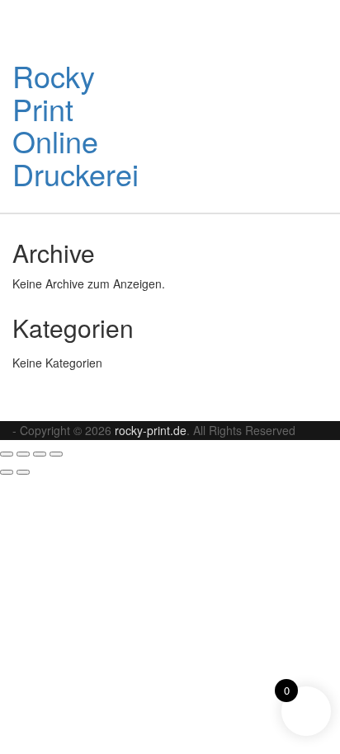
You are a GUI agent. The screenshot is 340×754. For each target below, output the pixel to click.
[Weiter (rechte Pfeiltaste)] (23, 472)
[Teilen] (39, 454)
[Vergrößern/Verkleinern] (6, 454)
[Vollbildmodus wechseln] (23, 454)
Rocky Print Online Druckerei (75, 124)
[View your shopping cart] (284, 80)
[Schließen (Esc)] (56, 454)
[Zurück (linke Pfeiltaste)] (6, 472)
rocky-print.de (151, 430)
